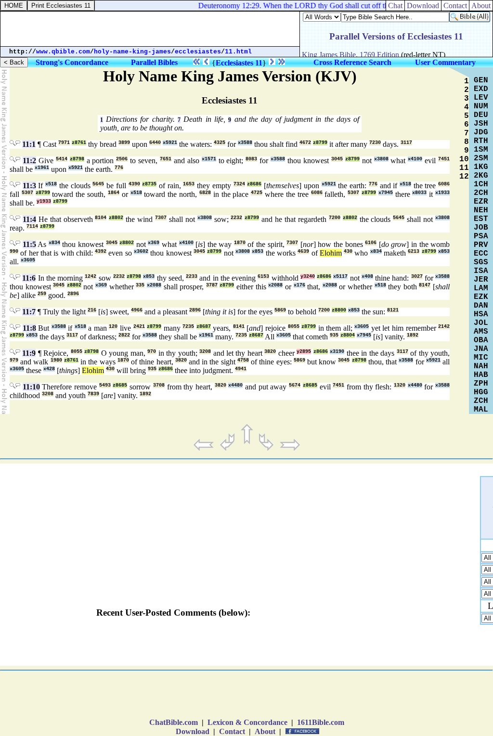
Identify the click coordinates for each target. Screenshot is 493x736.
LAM (481, 288)
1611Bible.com (320, 722)
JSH (481, 123)
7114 (32, 226)
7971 (64, 142)
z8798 (77, 159)
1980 (56, 360)
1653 (189, 184)
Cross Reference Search (352, 62)
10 (464, 159)
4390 (134, 184)
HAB (481, 375)
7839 (93, 394)
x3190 (337, 351)
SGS (481, 262)
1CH (481, 184)
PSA (481, 236)
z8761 (79, 142)
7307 (161, 217)
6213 (413, 251)
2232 (236, 217)
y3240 (307, 276)
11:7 (29, 312)
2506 (122, 159)
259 (42, 294)
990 (14, 251)
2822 (124, 335)
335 (140, 285)
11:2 (29, 160)
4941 (240, 369)
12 (464, 176)
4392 (100, 251)
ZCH (481, 401)
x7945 (385, 192)
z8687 (203, 326)
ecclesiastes (198, 51)
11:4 (29, 219)
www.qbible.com (63, 51)
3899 (124, 142)
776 (119, 167)
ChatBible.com (173, 722)
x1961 (42, 167)
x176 (299, 285)
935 (334, 335)
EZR (481, 201)
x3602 (141, 251)
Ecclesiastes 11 (239, 63)
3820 (270, 351)
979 (14, 360)
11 (464, 168)
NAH (481, 366)
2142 (444, 326)
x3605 (28, 260)
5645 (98, 184)
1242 (90, 276)
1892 (412, 335)
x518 (51, 184)
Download (423, 5)
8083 (251, 159)
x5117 (340, 276)
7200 (334, 217)
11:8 (29, 328)
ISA (481, 271)
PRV (481, 245)
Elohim (331, 253)
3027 (417, 276)
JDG (481, 132)
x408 (367, 276)
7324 (239, 184)
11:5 (29, 244)
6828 (205, 192)
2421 (139, 326)
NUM (481, 106)
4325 (219, 142)
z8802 (116, 217)
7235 (188, 326)
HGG (481, 392)
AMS (481, 331)
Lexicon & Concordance (247, 722)
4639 (303, 251)
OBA (481, 340)
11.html (238, 51)
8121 (393, 310)
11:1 (29, 144)
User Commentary (445, 62)
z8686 (254, 184)
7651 (165, 159)
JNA (481, 349)
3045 (337, 159)
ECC (481, 253)
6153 (263, 276)
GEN (481, 80)
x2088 (154, 285)
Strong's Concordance (72, 62)
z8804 (347, 335)
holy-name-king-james (132, 51)
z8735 (149, 184)
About (481, 5)
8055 (293, 326)
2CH (481, 193)
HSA (481, 314)
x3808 (381, 159)
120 (113, 326)
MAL (481, 409)
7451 (444, 159)
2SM (481, 158)
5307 (27, 192)
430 (348, 251)
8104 (100, 217)
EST (481, 219)
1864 (113, 192)
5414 (61, 159)
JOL (481, 323)
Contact (455, 5)
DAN (481, 305)
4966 (137, 310)
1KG (481, 167)
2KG (481, 175)
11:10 (31, 387)
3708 (159, 385)
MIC (481, 357)
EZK (481, 297)
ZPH (481, 383)
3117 (406, 142)
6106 (370, 242)
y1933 (44, 201)
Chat (395, 5)
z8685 (120, 385)
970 (151, 351)
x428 (49, 369)
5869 (280, 310)
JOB (481, 227)
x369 (153, 242)
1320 (399, 385)
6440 (155, 142)
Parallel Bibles (154, 62)
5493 (105, 385)
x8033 (419, 192)
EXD (481, 89)
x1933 (442, 192)
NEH (481, 210)
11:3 (29, 185)
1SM (481, 149)
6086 (444, 184)
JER (481, 279)
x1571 (209, 159)
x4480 (235, 385)
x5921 (170, 142)
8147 (424, 285)
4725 (256, 192)
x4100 (415, 159)
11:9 (29, 353)
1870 (240, 242)
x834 (54, 242)
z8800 (339, 310)
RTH (481, 141)
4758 (243, 360)
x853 (257, 251)
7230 (375, 142)
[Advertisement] (150, 28)
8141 (239, 326)
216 (92, 310)
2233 (191, 276)
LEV (481, 97)
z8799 (320, 142)
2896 (73, 294)
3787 (212, 285)
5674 (294, 385)
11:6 (29, 278)
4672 (305, 142)
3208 (205, 351)
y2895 (304, 351)
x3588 (245, 142)
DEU (481, 115)
